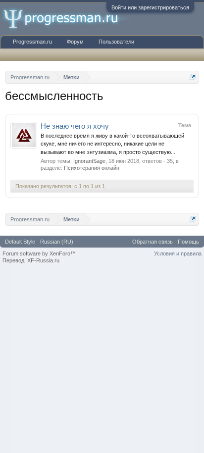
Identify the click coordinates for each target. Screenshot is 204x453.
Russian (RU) (56, 242)
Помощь (188, 242)
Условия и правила (178, 253)
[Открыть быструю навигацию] (193, 77)
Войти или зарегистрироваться (150, 7)
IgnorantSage (89, 161)
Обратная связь (152, 242)
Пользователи (116, 42)
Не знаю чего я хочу (75, 126)
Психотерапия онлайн (91, 168)
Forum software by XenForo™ (39, 253)
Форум (75, 42)
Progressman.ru (32, 42)
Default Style (20, 242)
